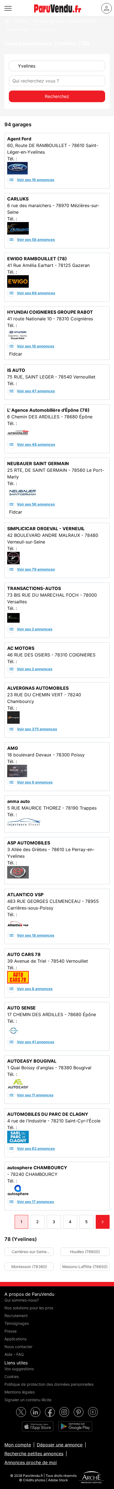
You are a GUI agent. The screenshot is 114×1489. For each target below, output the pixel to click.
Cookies (11, 1376)
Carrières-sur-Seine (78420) (29, 1252)
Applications (15, 1338)
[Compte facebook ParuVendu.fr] (50, 1412)
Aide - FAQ (14, 1354)
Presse (10, 1331)
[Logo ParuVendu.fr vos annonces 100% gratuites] (57, 15)
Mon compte (17, 1444)
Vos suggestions (19, 1368)
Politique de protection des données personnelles (49, 1384)
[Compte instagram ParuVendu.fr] (64, 1412)
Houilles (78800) (85, 1251)
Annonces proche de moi (30, 1462)
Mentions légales (19, 1392)
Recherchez (57, 96)
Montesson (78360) (29, 1266)
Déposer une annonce (59, 1444)
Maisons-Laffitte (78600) (85, 1266)
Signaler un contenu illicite (27, 1399)
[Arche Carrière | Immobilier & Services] (91, 1478)
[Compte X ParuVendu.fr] (21, 1412)
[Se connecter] (106, 8)
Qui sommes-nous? (21, 1300)
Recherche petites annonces (33, 1453)
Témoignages (16, 1323)
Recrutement (16, 1315)
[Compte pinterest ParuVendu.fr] (79, 1412)
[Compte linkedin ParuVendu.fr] (35, 1412)
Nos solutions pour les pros (28, 1307)
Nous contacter (18, 1346)
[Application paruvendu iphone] (38, 1426)
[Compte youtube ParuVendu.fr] (93, 1412)
